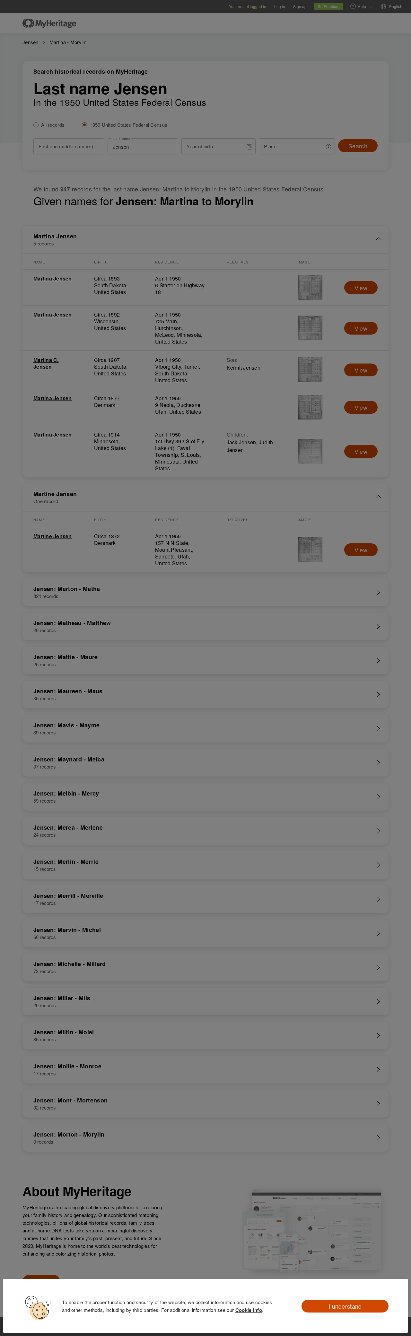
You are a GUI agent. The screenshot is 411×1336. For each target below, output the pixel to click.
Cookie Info (248, 1309)
